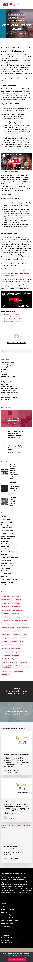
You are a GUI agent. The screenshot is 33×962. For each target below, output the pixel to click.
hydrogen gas (15, 631)
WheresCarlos (18, 671)
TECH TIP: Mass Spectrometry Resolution (6, 372)
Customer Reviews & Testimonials (8, 537)
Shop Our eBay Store (8, 918)
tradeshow (23, 662)
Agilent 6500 (16, 596)
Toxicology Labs (6, 525)
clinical (25, 617)
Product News (6, 574)
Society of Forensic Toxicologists (12, 648)
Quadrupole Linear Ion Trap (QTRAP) (13, 645)
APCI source (5, 606)
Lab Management (7, 530)
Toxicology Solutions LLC (9, 662)
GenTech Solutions (7, 522)
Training (4, 554)
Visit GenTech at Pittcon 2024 (13, 314)
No (14, 959)
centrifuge (17, 617)
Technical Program (12, 134)
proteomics (13, 641)
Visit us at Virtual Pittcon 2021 (13, 321)
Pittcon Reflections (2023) (12, 317)
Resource (4, 516)
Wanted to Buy (6, 528)
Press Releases (6, 519)
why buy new (6, 674)
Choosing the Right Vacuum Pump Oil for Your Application (8, 365)
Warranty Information (8, 909)
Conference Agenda (19, 203)
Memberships (17, 634)
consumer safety (7, 620)
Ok (10, 959)
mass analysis (6, 634)
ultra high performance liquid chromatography (11, 666)
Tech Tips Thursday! (8, 659)
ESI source (15, 624)
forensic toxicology (8, 627)
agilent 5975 (6, 596)
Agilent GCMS (6, 603)
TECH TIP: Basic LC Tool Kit (9, 378)
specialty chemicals (17, 652)
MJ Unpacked (6, 638)
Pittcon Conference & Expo (12, 54)
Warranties (5, 541)
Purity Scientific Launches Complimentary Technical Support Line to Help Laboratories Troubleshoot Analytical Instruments (9, 388)
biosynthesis (16, 606)
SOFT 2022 (5, 652)
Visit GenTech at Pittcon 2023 (13, 319)
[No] (31, 957)
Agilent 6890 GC (7, 599)
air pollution (16, 603)
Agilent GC (18, 599)
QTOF (21, 641)
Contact (4, 906)
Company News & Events (16, 17)
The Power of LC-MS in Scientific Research (9, 399)
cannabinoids (6, 610)
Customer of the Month (9, 579)
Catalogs (4, 912)
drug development (21, 620)
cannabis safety (18, 610)
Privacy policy (21, 959)
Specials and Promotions (16, 20)
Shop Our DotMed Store (9, 920)
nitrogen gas (24, 638)
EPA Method (5, 624)
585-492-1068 (5, 940)
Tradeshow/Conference (16, 14)
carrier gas (15, 613)
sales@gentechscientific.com (10, 942)
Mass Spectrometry (8, 549)
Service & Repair (6, 560)
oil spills (4, 641)
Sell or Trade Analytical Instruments (9, 545)
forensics (24, 624)
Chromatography (7, 533)
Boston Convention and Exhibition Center (14, 93)
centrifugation (6, 617)
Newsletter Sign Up (7, 915)
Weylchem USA (6, 671)
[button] (31, 4)
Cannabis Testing (7, 563)
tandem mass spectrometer (10, 655)
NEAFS (15, 638)
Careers (3, 903)
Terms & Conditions (8, 923)
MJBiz (26, 634)
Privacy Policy (6, 926)
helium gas (5, 631)
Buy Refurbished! (7, 566)
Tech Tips (4, 576)
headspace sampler (23, 627)
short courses (23, 131)
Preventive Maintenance (9, 557)
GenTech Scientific (12, 33)
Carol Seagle (6, 613)
